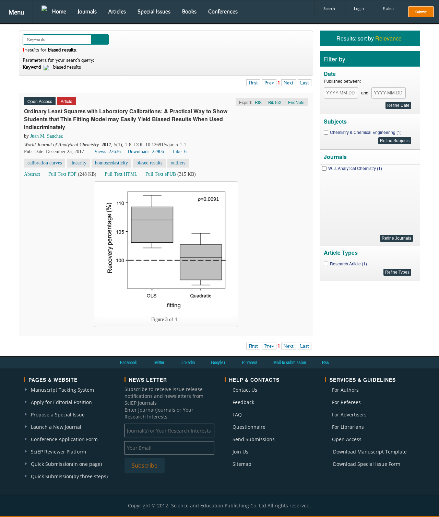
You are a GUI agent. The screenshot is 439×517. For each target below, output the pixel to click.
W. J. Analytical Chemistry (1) (355, 168)
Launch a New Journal (56, 427)
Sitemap (242, 464)
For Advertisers (349, 414)
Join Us (240, 451)
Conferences (223, 11)
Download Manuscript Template (370, 451)
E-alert (388, 8)
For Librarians (348, 427)
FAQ (237, 414)
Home (59, 11)
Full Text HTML (121, 174)
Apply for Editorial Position (61, 402)
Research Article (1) (348, 263)
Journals (87, 11)
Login (359, 8)
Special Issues (154, 11)
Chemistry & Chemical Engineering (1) (366, 132)
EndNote (296, 102)
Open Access (346, 439)
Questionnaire (249, 427)
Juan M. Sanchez (46, 136)
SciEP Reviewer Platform (58, 451)
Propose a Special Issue (58, 414)
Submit (421, 11)
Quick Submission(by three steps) (69, 476)
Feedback (243, 402)
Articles (117, 11)
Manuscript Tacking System (62, 390)
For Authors (345, 390)
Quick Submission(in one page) (66, 464)
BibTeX (275, 102)
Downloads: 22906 (146, 151)
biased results (149, 162)
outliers (178, 162)
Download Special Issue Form (366, 464)
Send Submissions (254, 439)
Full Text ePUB (160, 174)
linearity (78, 162)
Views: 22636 (107, 151)
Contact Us (245, 390)
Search (329, 8)
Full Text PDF (62, 174)
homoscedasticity (111, 162)
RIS (258, 102)
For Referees (346, 402)
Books (189, 11)
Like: (180, 151)
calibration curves (44, 162)
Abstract (32, 174)
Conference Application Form (64, 439)
